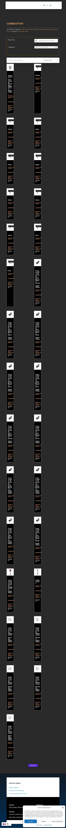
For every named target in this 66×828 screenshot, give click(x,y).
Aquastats (10, 95)
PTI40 (37, 165)
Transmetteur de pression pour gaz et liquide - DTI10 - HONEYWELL (37, 434)
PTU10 (10, 129)
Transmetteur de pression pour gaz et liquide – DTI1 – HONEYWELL (10, 535)
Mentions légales (48, 825)
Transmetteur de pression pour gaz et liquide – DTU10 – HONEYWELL (37, 279)
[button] (63, 807)
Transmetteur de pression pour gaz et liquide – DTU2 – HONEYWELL (10, 382)
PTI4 (9, 271)
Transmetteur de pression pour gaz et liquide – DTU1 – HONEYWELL (37, 382)
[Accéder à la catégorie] (57, 47)
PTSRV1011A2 (37, 581)
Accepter (30, 821)
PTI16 (37, 200)
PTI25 (10, 200)
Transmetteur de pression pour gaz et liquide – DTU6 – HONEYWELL (10, 331)
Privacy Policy (39, 825)
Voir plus (33, 765)
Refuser (44, 821)
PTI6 (36, 235)
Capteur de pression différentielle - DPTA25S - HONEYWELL (37, 684)
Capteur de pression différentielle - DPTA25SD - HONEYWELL (10, 684)
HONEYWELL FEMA (23, 31)
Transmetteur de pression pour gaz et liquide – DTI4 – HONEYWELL (37, 485)
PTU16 (37, 75)
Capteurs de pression (27, 29)
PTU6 (37, 129)
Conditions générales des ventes (18, 793)
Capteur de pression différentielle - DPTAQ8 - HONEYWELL (10, 635)
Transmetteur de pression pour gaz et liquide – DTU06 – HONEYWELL (10, 434)
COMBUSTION (37, 29)
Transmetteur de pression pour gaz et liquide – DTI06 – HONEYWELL (37, 536)
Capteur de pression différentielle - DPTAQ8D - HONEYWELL (10, 733)
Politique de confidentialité (16, 790)
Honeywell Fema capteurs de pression (11, 107)
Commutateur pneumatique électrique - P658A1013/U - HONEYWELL (10, 84)
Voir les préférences (57, 821)
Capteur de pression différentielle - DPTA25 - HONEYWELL (37, 635)
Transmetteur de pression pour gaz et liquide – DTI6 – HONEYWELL (10, 485)
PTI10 (10, 235)
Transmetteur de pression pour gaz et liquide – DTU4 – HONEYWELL (37, 331)
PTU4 (9, 165)
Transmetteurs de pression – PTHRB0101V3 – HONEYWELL (10, 586)
